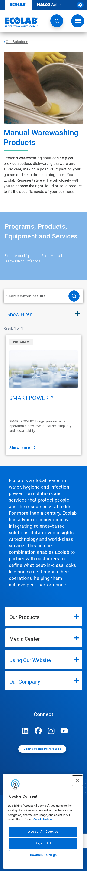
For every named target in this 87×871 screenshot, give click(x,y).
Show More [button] (19, 448)
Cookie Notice (42, 819)
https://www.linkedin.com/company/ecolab (25, 730)
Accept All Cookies (43, 831)
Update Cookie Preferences (42, 748)
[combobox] (34, 296)
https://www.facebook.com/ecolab (38, 730)
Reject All (43, 843)
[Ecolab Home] (19, 22)
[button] (56, 20)
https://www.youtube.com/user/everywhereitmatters (64, 730)
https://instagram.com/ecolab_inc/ (51, 730)
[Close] (77, 781)
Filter (19, 314)
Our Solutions (17, 42)
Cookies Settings (43, 855)
